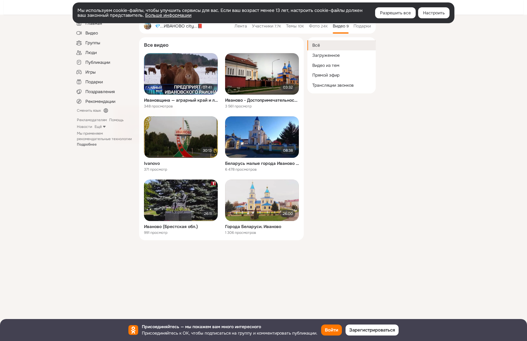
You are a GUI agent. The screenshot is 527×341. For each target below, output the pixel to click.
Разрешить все (395, 13)
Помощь (116, 120)
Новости (84, 126)
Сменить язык (89, 110)
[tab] (241, 26)
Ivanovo (152, 163)
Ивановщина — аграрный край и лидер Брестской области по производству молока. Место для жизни (181, 100)
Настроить (434, 13)
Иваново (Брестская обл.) (171, 226)
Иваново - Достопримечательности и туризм (262, 100)
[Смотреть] (181, 74)
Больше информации (168, 15)
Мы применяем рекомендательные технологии (104, 139)
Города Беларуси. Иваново (253, 226)
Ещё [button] (98, 126)
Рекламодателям (92, 120)
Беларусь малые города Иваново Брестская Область (262, 163)
